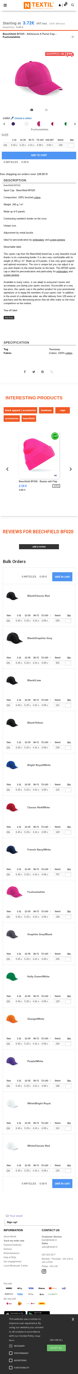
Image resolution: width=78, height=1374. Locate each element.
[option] (39, 78)
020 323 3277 (49, 1254)
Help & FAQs (10, 1257)
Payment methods (12, 1245)
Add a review (39, 546)
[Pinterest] (42, 372)
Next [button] (72, 80)
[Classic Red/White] (53, 124)
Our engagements (12, 1261)
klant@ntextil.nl (49, 1240)
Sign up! (12, 1222)
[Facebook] (25, 372)
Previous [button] (8, 80)
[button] (60, 5)
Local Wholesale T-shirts (16, 1265)
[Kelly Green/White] (66, 124)
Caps (62, 410)
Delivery (8, 1249)
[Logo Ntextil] (39, 5)
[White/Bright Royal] (26, 124)
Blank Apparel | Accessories (20, 410)
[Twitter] (33, 372)
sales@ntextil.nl (49, 1247)
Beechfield (9, 33)
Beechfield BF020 (12, 185)
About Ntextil (10, 1236)
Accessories (11, 418)
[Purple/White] (13, 124)
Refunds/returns (11, 1253)
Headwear (46, 410)
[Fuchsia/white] (39, 124)
